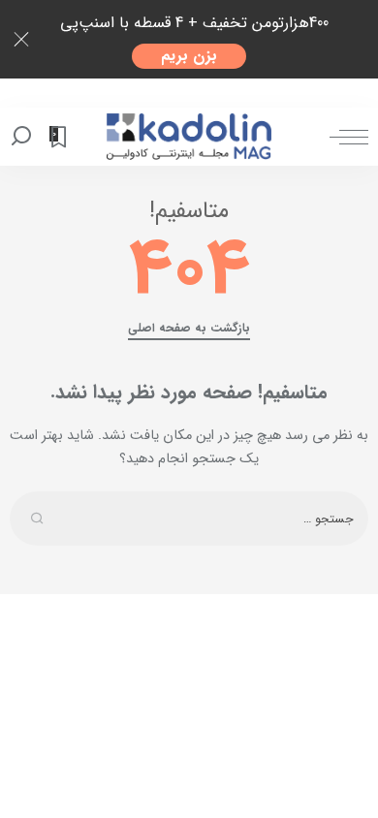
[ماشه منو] (344, 137)
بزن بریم (189, 56)
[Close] (21, 39)
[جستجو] (25, 137)
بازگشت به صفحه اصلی (189, 328)
